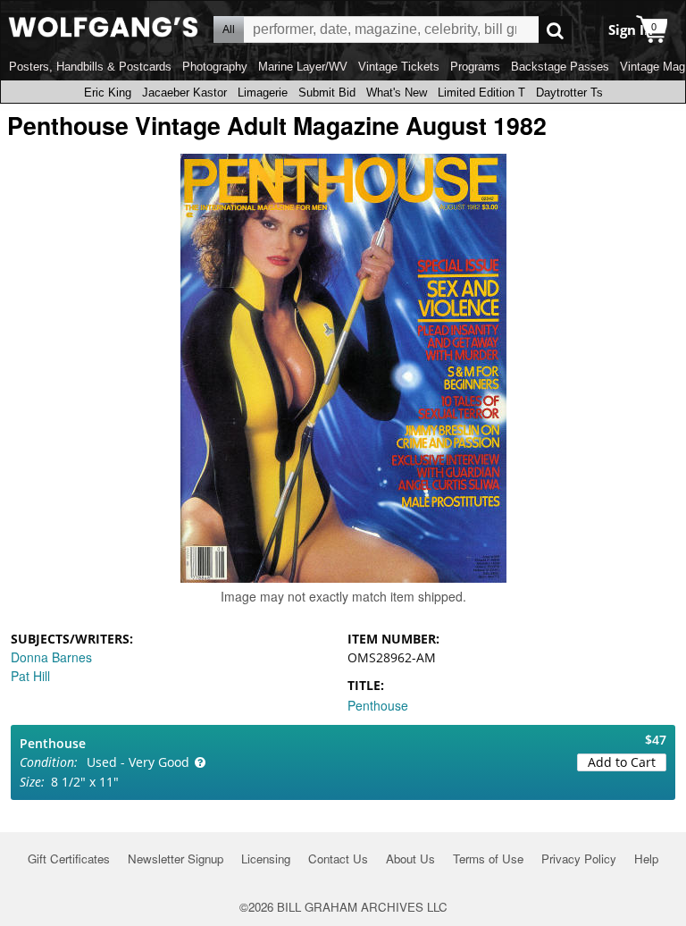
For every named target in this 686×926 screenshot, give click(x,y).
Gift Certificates (69, 858)
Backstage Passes (560, 66)
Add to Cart (622, 761)
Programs (475, 66)
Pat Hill (30, 676)
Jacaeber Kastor (184, 92)
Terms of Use (488, 858)
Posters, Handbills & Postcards (90, 66)
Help (646, 858)
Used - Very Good (138, 761)
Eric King (107, 92)
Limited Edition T (481, 92)
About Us (410, 858)
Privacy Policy (578, 858)
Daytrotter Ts (569, 92)
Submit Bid (327, 92)
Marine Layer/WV (302, 66)
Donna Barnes (51, 657)
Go (555, 30)
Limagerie (263, 92)
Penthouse (377, 705)
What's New (396, 92)
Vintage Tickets (398, 66)
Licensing (265, 858)
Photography (214, 66)
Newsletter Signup (175, 858)
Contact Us (338, 858)
